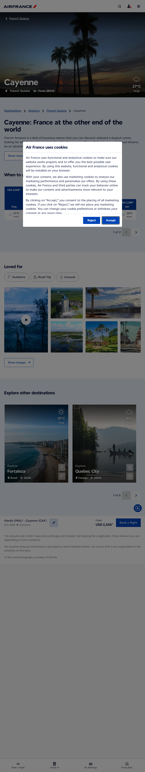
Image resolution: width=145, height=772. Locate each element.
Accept (111, 220)
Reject (92, 220)
